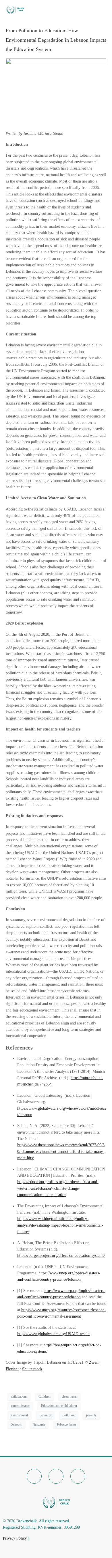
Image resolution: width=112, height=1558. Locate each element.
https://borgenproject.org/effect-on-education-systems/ (61, 1255)
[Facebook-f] (34, 1476)
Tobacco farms (66, 1424)
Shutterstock (32, 1369)
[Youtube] (77, 1476)
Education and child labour (59, 1406)
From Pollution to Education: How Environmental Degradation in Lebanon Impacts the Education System (56, 40)
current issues (20, 1406)
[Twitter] (56, 1476)
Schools (16, 1424)
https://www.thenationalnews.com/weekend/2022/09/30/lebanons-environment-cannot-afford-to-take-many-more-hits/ (61, 1151)
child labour (19, 1396)
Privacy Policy (15, 1538)
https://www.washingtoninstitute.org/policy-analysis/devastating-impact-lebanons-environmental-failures (60, 1225)
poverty (91, 1415)
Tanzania (39, 1424)
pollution (69, 1415)
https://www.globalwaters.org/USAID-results (53, 1334)
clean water (69, 1396)
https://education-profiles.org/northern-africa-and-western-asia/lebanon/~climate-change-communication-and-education (58, 1188)
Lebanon (45, 1415)
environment (19, 1415)
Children (44, 1396)
